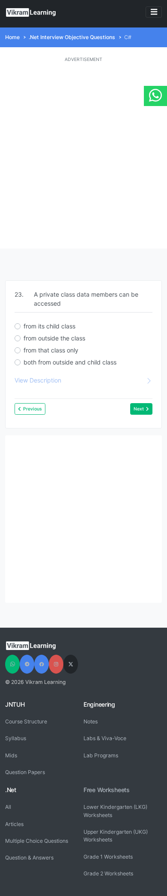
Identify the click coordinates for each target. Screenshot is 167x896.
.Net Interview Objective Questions (72, 37)
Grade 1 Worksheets (108, 856)
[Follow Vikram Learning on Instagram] (56, 664)
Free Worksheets (107, 789)
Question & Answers (29, 857)
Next (139, 409)
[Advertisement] (83, 156)
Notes (91, 721)
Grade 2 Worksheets (108, 873)
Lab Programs (101, 755)
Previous (32, 409)
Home (12, 37)
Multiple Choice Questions (36, 841)
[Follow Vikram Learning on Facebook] (41, 664)
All (8, 807)
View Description (38, 380)
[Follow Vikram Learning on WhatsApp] (12, 664)
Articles (14, 824)
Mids (11, 755)
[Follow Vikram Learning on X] (70, 664)
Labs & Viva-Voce (105, 738)
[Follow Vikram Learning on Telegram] (27, 664)
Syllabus (15, 738)
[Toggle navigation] (154, 12)
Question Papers (25, 772)
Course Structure (26, 721)
